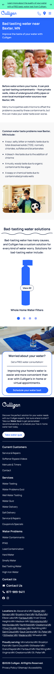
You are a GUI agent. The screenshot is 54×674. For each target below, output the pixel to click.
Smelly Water (9, 560)
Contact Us (14, 585)
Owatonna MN (43, 624)
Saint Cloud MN (10, 631)
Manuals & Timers (11, 464)
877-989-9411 (15, 592)
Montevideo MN (10, 624)
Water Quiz (8, 501)
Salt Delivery (8, 512)
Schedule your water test (27, 390)
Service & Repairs (11, 453)
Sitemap (22, 667)
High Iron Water (10, 572)
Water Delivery (10, 506)
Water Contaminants (13, 537)
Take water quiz (13, 434)
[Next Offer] (51, 4)
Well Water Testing (12, 495)
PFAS (5, 543)
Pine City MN (10, 628)
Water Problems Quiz (13, 489)
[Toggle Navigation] (50, 13)
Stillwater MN (10, 635)
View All (27, 288)
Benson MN (8, 614)
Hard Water (8, 554)
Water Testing (9, 483)
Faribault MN (26, 617)
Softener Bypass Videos (14, 458)
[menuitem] (44, 13)
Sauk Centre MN (28, 631)
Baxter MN (39, 610)
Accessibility (35, 667)
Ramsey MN (24, 628)
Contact (6, 470)
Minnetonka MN (38, 621)
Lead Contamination (13, 548)
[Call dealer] (39, 13)
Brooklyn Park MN (25, 614)
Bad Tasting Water (11, 566)
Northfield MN (27, 624)
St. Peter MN (44, 631)
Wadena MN (25, 635)
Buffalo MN (41, 614)
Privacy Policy (9, 667)
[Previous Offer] (3, 4)
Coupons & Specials (12, 524)
